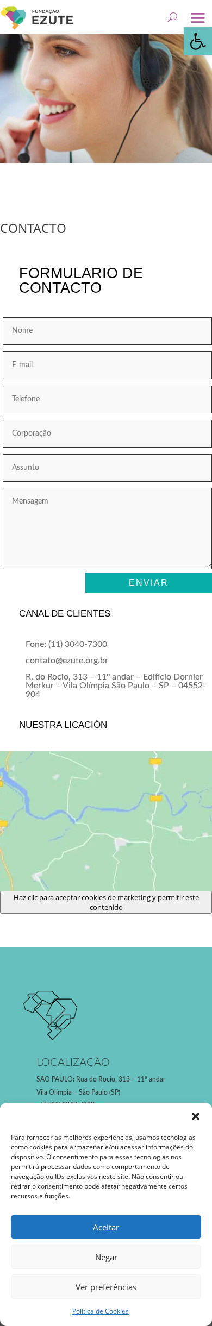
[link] (198, 41)
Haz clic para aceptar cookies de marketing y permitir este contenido (106, 902)
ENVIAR (149, 582)
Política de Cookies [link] (100, 1311)
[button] (195, 1116)
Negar (106, 1257)
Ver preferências (106, 1286)
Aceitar (106, 1227)
